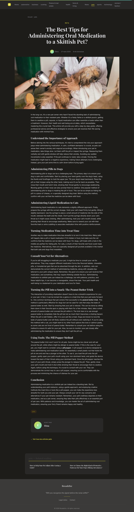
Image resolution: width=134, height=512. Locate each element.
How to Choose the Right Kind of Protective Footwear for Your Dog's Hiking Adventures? (86, 466)
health (68, 4)
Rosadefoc (67, 485)
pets (93, 4)
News (87, 4)
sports (99, 4)
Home (17, 4)
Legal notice (63, 500)
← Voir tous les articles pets (41, 439)
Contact (72, 500)
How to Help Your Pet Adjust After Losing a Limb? (45, 466)
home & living (75, 4)
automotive (25, 4)
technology (108, 4)
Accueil (30, 17)
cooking (43, 4)
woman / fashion (118, 4)
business (35, 4)
